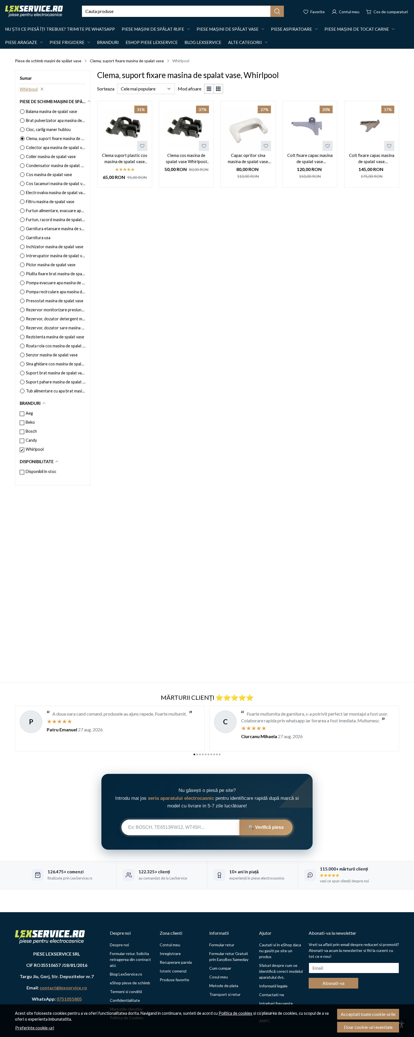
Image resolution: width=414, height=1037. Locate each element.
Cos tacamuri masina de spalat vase (56, 183)
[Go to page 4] (203, 754)
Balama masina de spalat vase (51, 111)
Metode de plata (223, 985)
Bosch (31, 431)
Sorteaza (105, 88)
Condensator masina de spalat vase (56, 165)
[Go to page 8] (214, 754)
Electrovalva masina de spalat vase (56, 192)
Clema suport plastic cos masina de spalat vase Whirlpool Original (124, 159)
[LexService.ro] (34, 11)
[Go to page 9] (217, 754)
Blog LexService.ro (126, 974)
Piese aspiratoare (291, 29)
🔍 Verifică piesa (266, 827)
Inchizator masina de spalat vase (54, 246)
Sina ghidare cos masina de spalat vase (56, 363)
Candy (31, 440)
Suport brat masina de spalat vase (56, 372)
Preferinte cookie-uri (34, 1027)
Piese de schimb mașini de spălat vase (48, 60)
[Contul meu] (345, 11)
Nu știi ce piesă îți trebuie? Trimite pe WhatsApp (60, 29)
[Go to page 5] (205, 754)
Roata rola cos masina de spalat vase (56, 345)
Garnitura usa (38, 237)
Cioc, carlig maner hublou (48, 129)
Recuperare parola (176, 962)
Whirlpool (29, 89)
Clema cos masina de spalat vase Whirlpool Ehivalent (186, 159)
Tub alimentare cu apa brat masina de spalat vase (56, 390)
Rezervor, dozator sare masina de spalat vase (56, 327)
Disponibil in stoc (41, 471)
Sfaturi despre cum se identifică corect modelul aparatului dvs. (281, 971)
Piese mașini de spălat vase (228, 29)
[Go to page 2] (197, 754)
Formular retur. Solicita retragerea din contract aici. (130, 959)
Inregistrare (170, 953)
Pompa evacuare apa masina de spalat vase (56, 282)
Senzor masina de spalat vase (52, 354)
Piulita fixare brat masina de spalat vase (56, 273)
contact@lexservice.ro (63, 987)
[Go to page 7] (211, 754)
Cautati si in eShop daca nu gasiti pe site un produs (280, 950)
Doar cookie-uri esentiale (368, 1027)
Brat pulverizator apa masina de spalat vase (56, 120)
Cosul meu (218, 976)
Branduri (108, 42)
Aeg (29, 413)
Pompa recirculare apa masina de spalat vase (56, 291)
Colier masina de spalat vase (51, 156)
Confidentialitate (125, 1000)
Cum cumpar (220, 968)
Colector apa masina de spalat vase (56, 147)
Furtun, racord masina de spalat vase (56, 219)
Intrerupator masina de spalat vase (56, 255)
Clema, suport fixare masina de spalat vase (127, 60)
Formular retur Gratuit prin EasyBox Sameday (228, 956)
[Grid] (218, 89)
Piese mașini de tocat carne (356, 29)
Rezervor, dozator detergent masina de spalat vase (56, 318)
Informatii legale (273, 985)
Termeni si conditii (126, 991)
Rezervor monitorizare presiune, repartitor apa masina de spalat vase (56, 309)
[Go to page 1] (194, 754)
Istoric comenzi (173, 971)
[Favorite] (314, 11)
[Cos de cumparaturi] (387, 11)
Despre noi (119, 944)
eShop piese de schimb (130, 982)
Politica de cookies (235, 1013)
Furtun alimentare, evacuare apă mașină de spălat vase (56, 210)
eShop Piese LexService (152, 42)
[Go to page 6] (208, 754)
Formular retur (221, 944)
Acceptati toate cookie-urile (368, 1014)
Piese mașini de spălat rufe (153, 29)
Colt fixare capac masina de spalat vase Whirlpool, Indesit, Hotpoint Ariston (310, 159)
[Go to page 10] (220, 754)
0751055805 (69, 999)
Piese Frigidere (67, 42)
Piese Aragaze (21, 42)
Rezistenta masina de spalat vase (55, 336)
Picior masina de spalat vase (50, 264)
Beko (30, 422)
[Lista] (209, 89)
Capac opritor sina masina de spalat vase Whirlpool (248, 159)
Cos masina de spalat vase (49, 174)
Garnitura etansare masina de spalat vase (56, 228)
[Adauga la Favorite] (142, 145)
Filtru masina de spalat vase (50, 201)
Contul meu (170, 944)
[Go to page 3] (200, 754)
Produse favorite (174, 979)
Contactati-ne (271, 994)
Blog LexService (202, 42)
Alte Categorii (245, 42)
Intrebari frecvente (276, 1003)
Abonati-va (333, 983)
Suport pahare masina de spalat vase (56, 381)
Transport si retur (225, 994)
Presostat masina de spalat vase (54, 300)
